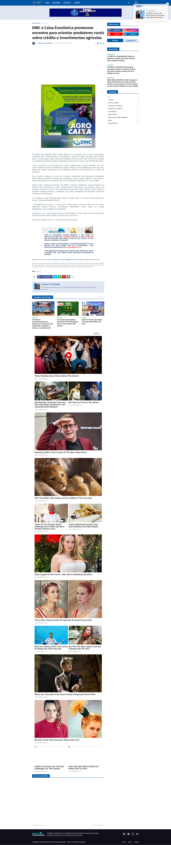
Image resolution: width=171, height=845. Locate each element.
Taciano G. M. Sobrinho (51, 284)
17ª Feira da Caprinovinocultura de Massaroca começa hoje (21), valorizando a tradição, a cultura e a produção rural (42, 324)
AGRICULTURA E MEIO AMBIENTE (123, 117)
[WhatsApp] (103, 43)
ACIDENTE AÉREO (123, 103)
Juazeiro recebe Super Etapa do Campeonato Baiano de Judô (92, 322)
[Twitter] (101, 43)
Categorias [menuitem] (56, 3)
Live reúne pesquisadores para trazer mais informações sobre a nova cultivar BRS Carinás (67, 323)
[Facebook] (98, 43)
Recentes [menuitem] (67, 3)
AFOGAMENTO (123, 111)
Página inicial (36, 23)
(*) (123, 97)
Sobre (130, 842)
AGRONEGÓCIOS (123, 123)
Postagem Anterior (39, 825)
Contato (136, 842)
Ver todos (101, 297)
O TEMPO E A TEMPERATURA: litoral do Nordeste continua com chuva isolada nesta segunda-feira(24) (121, 58)
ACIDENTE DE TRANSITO (123, 106)
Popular (115, 40)
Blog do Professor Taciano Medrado (54, 842)
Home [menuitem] (47, 3)
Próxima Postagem (97, 825)
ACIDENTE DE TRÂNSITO (123, 109)
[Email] (68, 276)
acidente (123, 100)
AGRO (123, 120)
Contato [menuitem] (77, 3)
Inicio (123, 842)
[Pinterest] (64, 276)
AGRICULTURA (123, 114)
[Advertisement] (68, 63)
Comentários (131, 40)
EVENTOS (44, 23)
